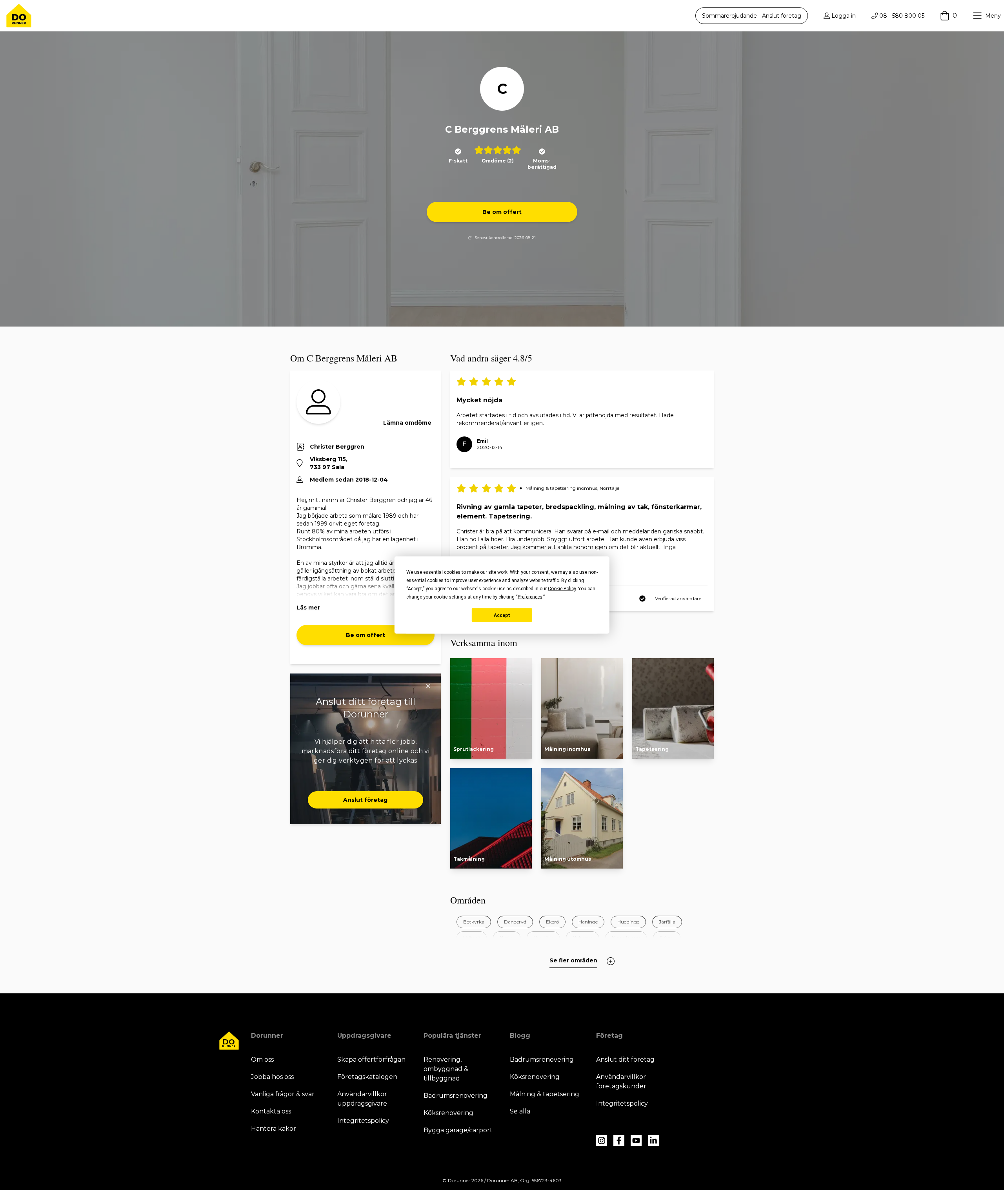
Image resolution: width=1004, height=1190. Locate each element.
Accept (502, 615)
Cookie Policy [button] (562, 588)
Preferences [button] (530, 597)
